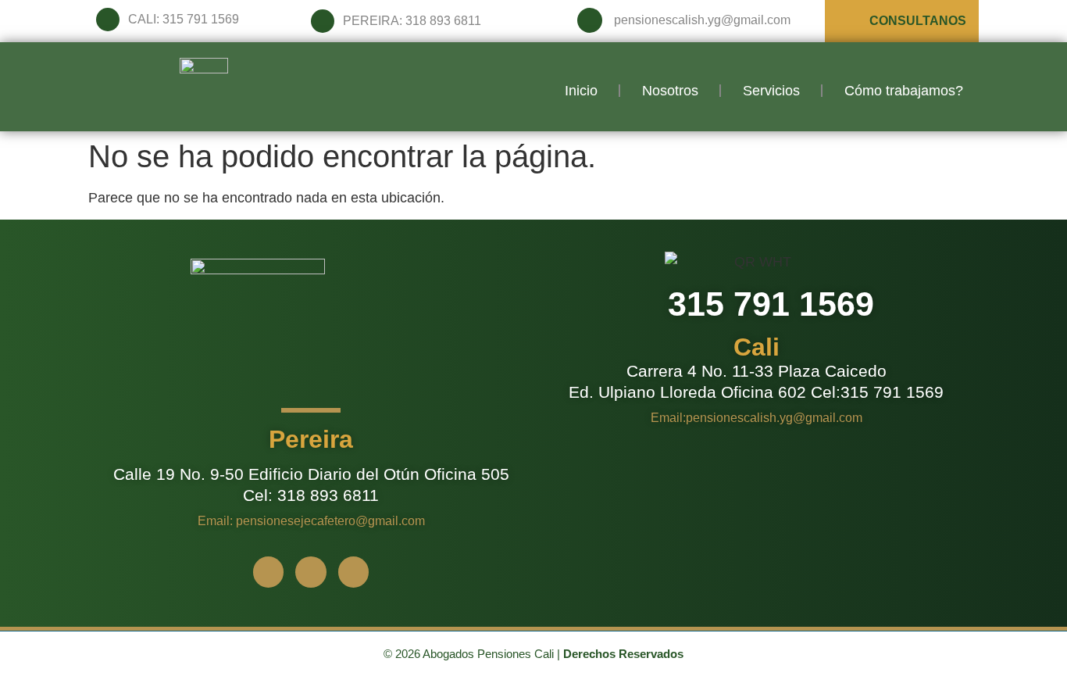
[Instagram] (311, 572)
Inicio (581, 90)
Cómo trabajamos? (903, 90)
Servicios (771, 90)
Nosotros (670, 90)
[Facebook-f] (268, 572)
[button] (311, 439)
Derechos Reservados (623, 653)
